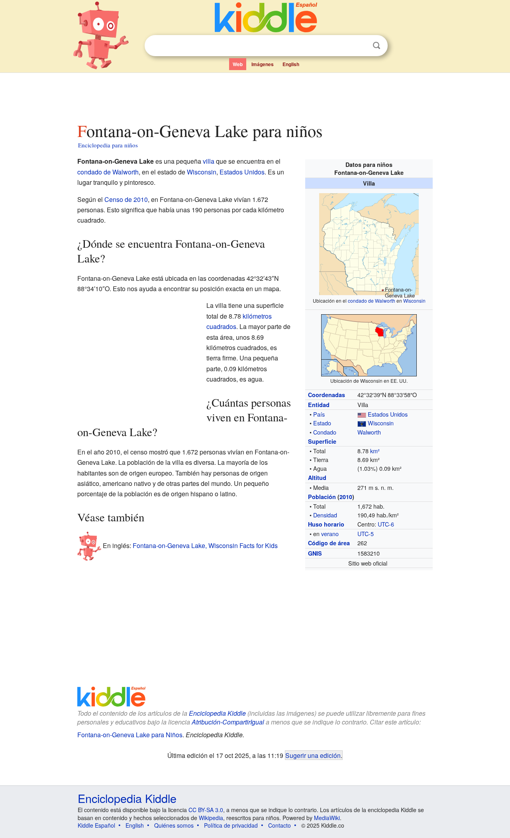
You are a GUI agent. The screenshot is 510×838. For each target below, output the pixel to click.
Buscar (376, 46)
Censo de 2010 (126, 199)
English (290, 64)
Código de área (329, 543)
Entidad (319, 405)
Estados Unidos (388, 414)
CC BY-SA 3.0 (205, 810)
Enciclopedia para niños (108, 145)
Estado (322, 423)
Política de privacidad (231, 825)
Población (322, 497)
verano (330, 533)
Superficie (322, 441)
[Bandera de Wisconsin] (361, 423)
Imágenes (262, 64)
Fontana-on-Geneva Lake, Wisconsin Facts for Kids (205, 545)
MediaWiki (327, 818)
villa (208, 161)
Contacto (279, 825)
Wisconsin (414, 300)
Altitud (317, 478)
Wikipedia (211, 818)
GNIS (315, 553)
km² (375, 450)
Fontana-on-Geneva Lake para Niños (129, 734)
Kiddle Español (96, 825)
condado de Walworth (371, 300)
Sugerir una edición (313, 755)
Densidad (325, 515)
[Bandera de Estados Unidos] (361, 414)
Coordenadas (326, 395)
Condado (324, 432)
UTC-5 (365, 533)
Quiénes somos (174, 825)
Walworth (369, 432)
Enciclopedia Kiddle (217, 713)
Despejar (360, 46)
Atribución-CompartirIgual (228, 721)
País (319, 414)
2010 (345, 497)
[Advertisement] (254, 95)
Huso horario (326, 524)
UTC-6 (386, 524)
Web (238, 64)
